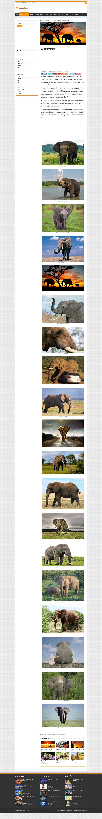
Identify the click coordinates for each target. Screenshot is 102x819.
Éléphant (47, 734)
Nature (71, 14)
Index (17, 14)
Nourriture (20, 85)
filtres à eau (70, 810)
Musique (66, 14)
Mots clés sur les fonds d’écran (21, 2)
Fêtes (46, 14)
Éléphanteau (54, 734)
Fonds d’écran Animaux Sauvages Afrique (27, 802)
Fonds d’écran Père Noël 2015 (29, 796)
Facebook (66, 90)
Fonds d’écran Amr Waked (54, 790)
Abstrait (20, 52)
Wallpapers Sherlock (77, 790)
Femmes (42, 14)
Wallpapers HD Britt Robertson (77, 802)
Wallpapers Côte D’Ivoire (61, 749)
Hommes (55, 14)
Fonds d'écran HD (46, 20)
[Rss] (76, 3)
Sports (81, 14)
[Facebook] (58, 810)
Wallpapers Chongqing (53, 779)
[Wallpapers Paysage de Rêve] (18, 786)
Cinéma (31, 14)
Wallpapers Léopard (60, 760)
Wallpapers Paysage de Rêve (29, 785)
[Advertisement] (62, 60)
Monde (19, 78)
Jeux (19, 76)
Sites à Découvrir (31, 2)
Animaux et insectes (24, 14)
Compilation (36, 14)
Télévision (20, 93)
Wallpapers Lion (74, 760)
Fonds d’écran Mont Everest (54, 796)
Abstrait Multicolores (77, 796)
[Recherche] (86, 3)
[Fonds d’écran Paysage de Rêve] (18, 792)
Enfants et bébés (21, 61)
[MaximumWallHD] (22, 8)
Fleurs (50, 14)
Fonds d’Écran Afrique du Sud (77, 749)
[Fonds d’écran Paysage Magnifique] (18, 781)
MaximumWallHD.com (24, 810)
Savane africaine (62, 734)
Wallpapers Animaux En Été (47, 749)
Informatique (60, 14)
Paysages (76, 14)
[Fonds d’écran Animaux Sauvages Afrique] (18, 803)
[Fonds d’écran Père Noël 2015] (18, 798)
